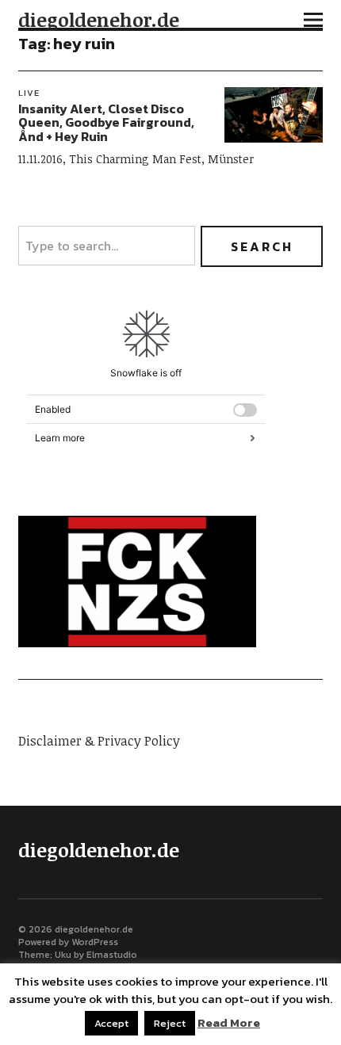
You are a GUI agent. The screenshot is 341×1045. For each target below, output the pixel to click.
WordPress (94, 942)
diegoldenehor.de (98, 19)
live (29, 92)
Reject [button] (170, 1023)
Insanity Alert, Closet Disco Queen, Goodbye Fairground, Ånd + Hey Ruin (106, 122)
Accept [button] (111, 1023)
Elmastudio (111, 955)
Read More (228, 1023)
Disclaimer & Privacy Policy (99, 740)
